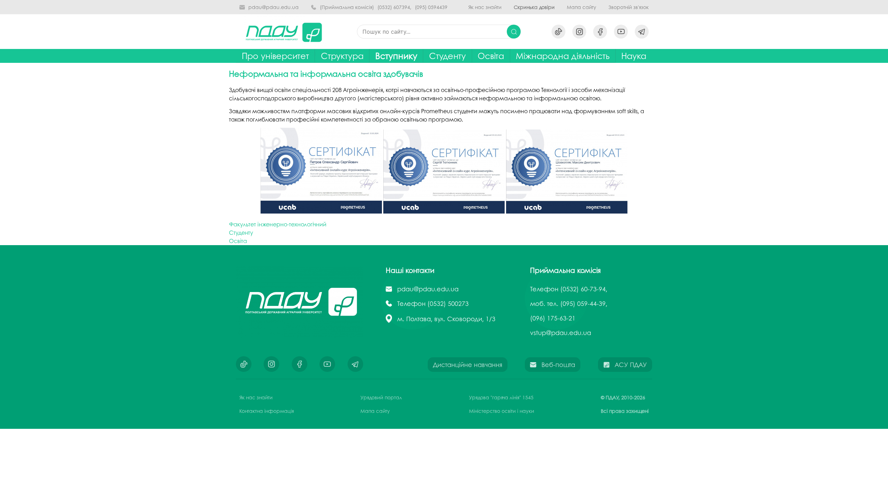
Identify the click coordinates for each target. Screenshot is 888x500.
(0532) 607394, (394, 7)
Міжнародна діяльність (562, 56)
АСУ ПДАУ (631, 364)
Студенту (241, 232)
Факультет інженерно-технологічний (277, 224)
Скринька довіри (534, 7)
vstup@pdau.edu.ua (560, 332)
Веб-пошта (558, 364)
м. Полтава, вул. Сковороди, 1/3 (446, 319)
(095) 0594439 (431, 7)
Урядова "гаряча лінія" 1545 (501, 397)
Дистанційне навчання (467, 364)
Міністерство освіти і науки (501, 410)
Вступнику (396, 56)
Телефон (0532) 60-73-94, (568, 289)
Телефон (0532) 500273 (433, 303)
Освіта (491, 56)
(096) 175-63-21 (552, 318)
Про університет (275, 56)
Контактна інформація (266, 410)
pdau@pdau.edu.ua (273, 7)
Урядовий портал (381, 397)
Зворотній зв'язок (628, 7)
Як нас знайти (485, 7)
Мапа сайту (581, 7)
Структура (342, 56)
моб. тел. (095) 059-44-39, (568, 303)
